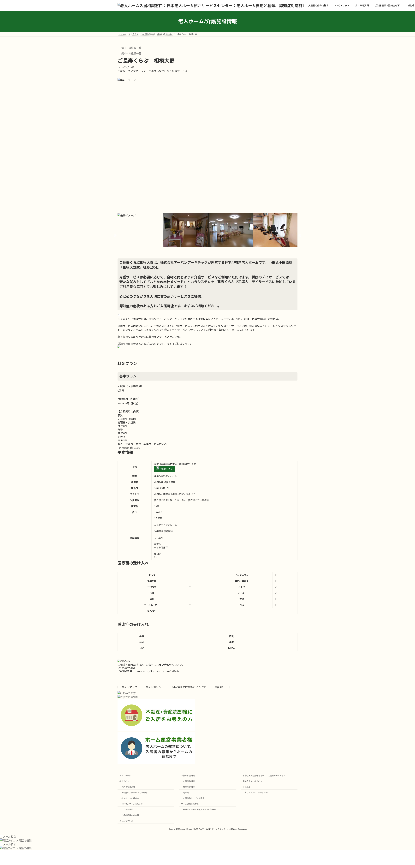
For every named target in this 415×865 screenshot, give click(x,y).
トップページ (125, 775)
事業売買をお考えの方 (252, 781)
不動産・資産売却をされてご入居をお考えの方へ (264, 775)
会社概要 (246, 787)
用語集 (186, 792)
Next (300, 236)
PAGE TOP (403, 836)
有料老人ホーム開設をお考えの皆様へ (199, 809)
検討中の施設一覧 (130, 47)
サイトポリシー (155, 687)
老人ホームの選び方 (130, 798)
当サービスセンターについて (257, 792)
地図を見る (166, 468)
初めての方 (124, 781)
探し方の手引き (126, 821)
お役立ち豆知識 (188, 775)
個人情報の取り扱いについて (189, 687)
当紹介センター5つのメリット (134, 792)
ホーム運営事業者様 (190, 804)
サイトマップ (129, 687)
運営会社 (219, 687)
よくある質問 (127, 809)
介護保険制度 (189, 781)
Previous (115, 236)
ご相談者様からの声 (130, 815)
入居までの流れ (128, 787)
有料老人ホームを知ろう (132, 804)
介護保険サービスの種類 (193, 798)
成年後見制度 (189, 787)
